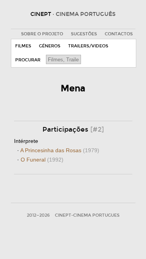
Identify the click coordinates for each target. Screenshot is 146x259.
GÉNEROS (49, 46)
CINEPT (73, 14)
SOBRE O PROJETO (42, 34)
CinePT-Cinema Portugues (87, 215)
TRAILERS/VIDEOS (88, 46)
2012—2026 (38, 215)
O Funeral (42, 159)
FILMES (23, 46)
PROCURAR (27, 60)
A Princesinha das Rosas (59, 150)
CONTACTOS (119, 34)
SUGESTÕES (84, 34)
